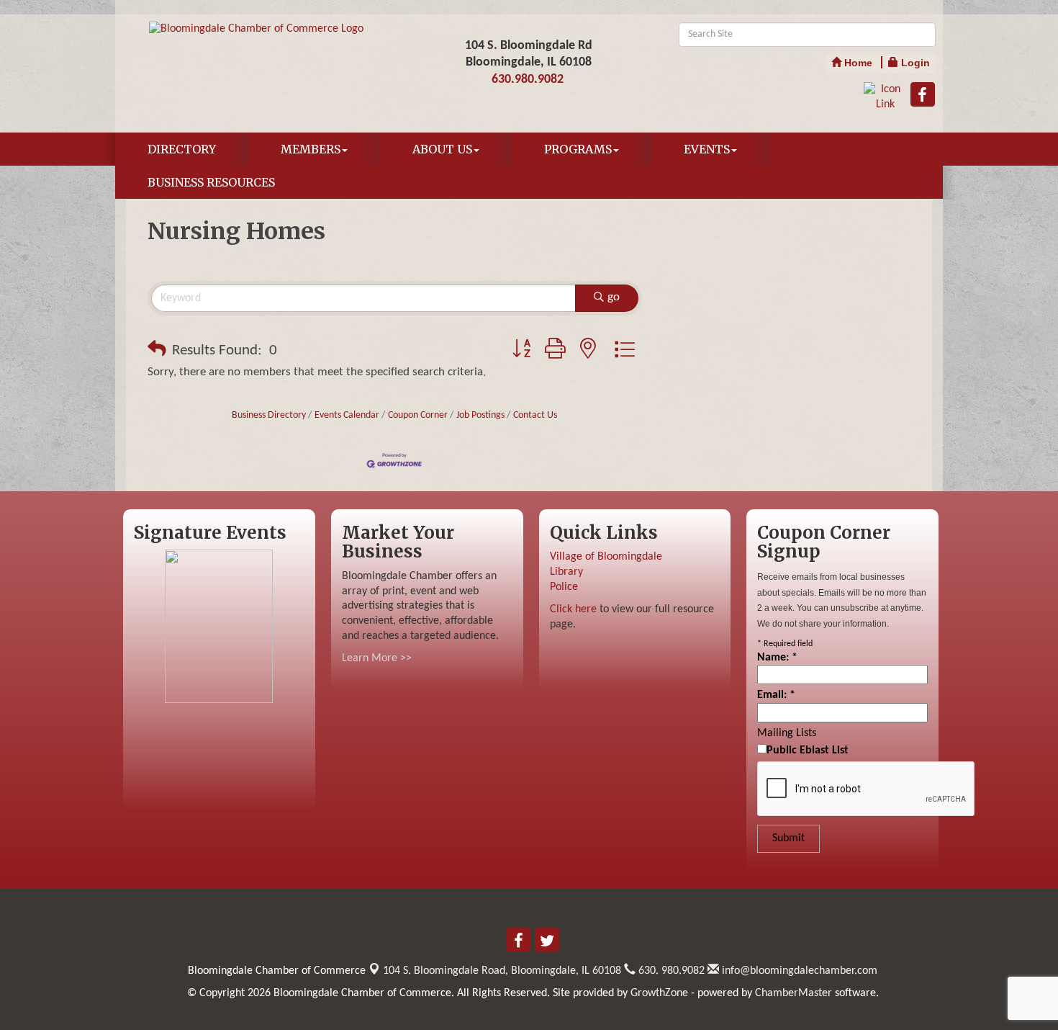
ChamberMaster (793, 993)
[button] (157, 350)
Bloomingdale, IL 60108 (502, 971)
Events (707, 149)
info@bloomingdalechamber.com (798, 971)
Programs (578, 149)
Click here (573, 609)
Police (564, 587)
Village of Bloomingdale (606, 557)
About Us (442, 149)
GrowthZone (659, 993)
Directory (182, 149)
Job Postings (480, 415)
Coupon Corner (418, 415)
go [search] (613, 297)
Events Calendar (347, 415)
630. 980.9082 (670, 971)
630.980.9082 (528, 79)
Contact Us (535, 415)
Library (566, 572)
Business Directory (269, 415)
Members (310, 149)
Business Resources (211, 182)
